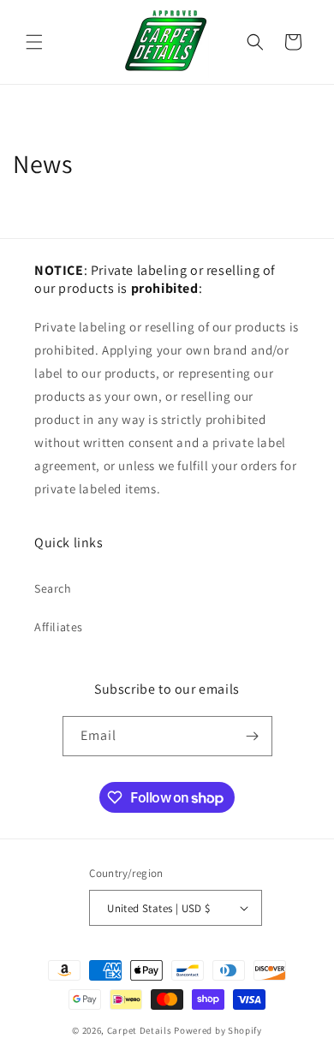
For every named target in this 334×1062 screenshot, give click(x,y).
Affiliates (58, 627)
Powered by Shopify (218, 1030)
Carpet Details (139, 1030)
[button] (34, 42)
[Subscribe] (252, 736)
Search (53, 588)
